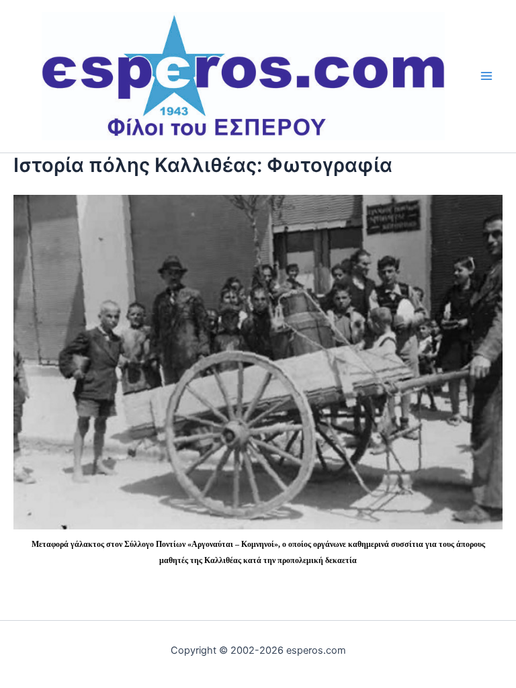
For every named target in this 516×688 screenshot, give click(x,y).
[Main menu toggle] (487, 76)
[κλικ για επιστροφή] (258, 360)
